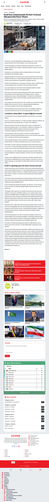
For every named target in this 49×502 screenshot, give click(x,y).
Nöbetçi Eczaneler (33, 435)
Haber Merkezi (15, 285)
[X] (15, 446)
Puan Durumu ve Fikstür (34, 441)
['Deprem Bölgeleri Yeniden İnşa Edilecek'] (14, 331)
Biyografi (6, 481)
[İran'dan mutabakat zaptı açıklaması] (34, 331)
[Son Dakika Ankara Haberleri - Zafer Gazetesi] (24, 2)
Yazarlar (13, 6)
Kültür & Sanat (7, 456)
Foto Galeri (7, 475)
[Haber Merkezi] (8, 286)
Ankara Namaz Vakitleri (34, 438)
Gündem (27, 455)
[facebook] (11, 470)
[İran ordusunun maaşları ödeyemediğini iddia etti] (14, 300)
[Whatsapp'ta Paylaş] (9, 52)
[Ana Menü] (4, 2)
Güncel (2, 6)
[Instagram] (17, 446)
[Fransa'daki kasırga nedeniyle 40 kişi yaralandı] (34, 300)
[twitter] (21, 470)
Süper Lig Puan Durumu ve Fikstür (14, 495)
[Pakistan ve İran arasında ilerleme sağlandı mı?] (14, 315)
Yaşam (18, 6)
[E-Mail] (13, 288)
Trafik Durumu (33, 439)
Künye (6, 451)
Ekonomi (8, 6)
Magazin (27, 456)
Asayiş (6, 453)
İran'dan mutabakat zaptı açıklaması (33, 338)
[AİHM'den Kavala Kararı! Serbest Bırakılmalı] (34, 315)
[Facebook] (12, 446)
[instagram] (30, 470)
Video (5, 477)
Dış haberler (12, 12)
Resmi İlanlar (28, 6)
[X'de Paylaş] (7, 52)
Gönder (7, 355)
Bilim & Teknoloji (28, 453)
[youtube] (40, 470)
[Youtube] (19, 446)
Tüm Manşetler (33, 442)
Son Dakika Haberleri (34, 443)
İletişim (6, 486)
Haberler (6, 12)
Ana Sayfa (6, 472)
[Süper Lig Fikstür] (43, 397)
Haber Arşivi (32, 445)
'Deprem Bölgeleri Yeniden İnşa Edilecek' (14, 338)
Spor (22, 6)
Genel (6, 455)
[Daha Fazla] (12, 52)
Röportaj (6, 480)
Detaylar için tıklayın (24, 392)
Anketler (6, 483)
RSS (13, 462)
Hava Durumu (32, 437)
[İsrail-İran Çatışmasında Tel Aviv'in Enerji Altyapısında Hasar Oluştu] (24, 38)
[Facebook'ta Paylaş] (5, 52)
